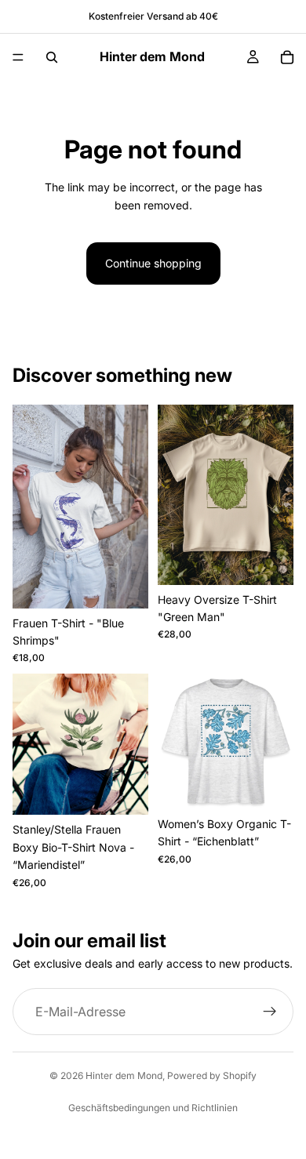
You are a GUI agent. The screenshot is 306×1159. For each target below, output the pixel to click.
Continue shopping (153, 263)
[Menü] (18, 57)
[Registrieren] (269, 1011)
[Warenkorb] (287, 57)
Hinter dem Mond (124, 1075)
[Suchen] (52, 57)
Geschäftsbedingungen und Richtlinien (153, 1108)
